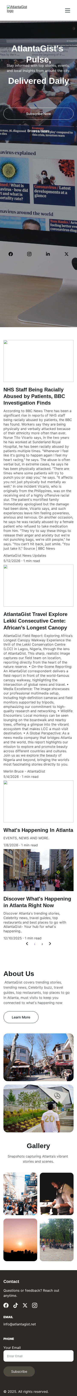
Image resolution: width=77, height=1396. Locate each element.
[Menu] (67, 10)
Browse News (38, 131)
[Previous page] (27, 944)
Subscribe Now (38, 114)
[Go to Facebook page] (13, 254)
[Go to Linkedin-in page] (50, 254)
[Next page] (50, 944)
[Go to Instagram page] (31, 254)
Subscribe (19, 1371)
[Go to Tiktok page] (15, 1305)
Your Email (12, 1347)
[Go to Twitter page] (66, 254)
